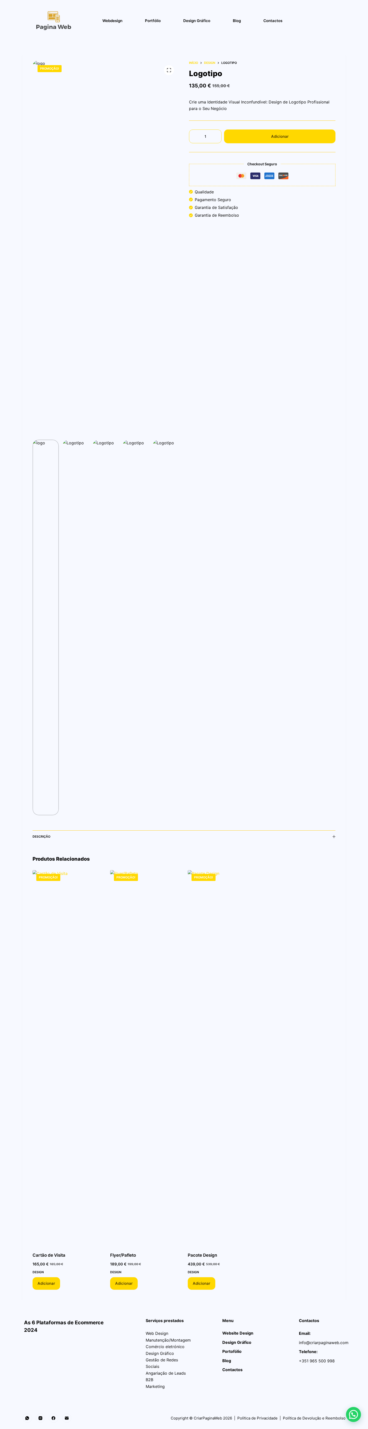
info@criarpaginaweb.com (323, 1342)
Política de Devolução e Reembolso (314, 1418)
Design (38, 1272)
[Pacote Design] (223, 1058)
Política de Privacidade (257, 1418)
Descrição (41, 836)
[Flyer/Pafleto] (145, 1058)
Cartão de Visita (49, 1255)
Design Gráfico (196, 20)
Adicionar (280, 136)
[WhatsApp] (27, 1418)
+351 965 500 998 (317, 1360)
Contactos (272, 20)
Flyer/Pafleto (123, 1255)
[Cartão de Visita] (68, 1058)
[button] (353, 1414)
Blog (237, 20)
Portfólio (153, 20)
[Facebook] (53, 1418)
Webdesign (112, 20)
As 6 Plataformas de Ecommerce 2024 (71, 1323)
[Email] (67, 1418)
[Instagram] (40, 1418)
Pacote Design (202, 1255)
